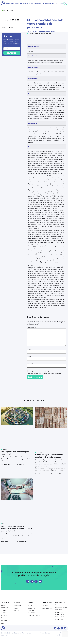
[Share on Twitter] (13, 20)
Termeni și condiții (45, 633)
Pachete (16, 608)
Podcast (3, 610)
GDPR (30, 605)
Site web (30, 363)
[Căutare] (62, 3)
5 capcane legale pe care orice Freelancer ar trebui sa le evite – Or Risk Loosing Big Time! (16, 528)
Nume (29, 349)
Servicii (31, 3)
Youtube (3, 613)
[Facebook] (27, 581)
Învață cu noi (10, 3)
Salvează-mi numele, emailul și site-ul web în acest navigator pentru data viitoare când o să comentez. (44, 372)
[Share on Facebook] (10, 20)
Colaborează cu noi (50, 3)
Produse (25, 3)
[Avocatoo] (3, 3)
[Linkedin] (32, 581)
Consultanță (37, 3)
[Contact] (65, 3)
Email (29, 356)
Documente (17, 605)
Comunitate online (6, 618)
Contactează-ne (46, 605)
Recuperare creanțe (34, 615)
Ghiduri (16, 611)
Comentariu (31, 327)
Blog (43, 3)
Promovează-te (59, 617)
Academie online (6, 620)
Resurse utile (18, 3)
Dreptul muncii (32, 31)
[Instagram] (36, 581)
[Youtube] (40, 581)
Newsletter (4, 615)
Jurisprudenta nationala (46, 31)
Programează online (47, 608)
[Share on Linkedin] (15, 20)
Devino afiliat (59, 619)
